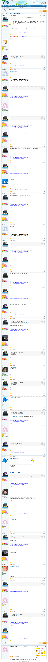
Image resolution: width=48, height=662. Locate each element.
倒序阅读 (44, 15)
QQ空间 (16, 36)
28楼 (10, 456)
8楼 (10, 146)
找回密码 (45, 2)
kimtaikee (4, 69)
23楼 (10, 379)
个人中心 (18, 5)
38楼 (10, 611)
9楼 (10, 162)
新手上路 (3, 108)
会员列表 (8, 0)
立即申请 (9, 24)
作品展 (12, 5)
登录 (41, 3)
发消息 (7, 26)
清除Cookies (36, 659)
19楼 (10, 318)
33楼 (10, 533)
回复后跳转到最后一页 (17, 656)
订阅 (15, 18)
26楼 (10, 425)
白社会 (24, 36)
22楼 (10, 365)
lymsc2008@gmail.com (13, 519)
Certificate (23, 660)
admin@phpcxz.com (13, 367)
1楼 (10, 38)
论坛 (5, 5)
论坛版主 (3, 185)
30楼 (10, 488)
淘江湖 (13, 36)
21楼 (10, 349)
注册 (44, 3)
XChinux (4, 15)
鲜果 (23, 36)
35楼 (10, 564)
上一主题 (41, 13)
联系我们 (26, 659)
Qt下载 (9, 5)
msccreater (4, 517)
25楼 (10, 409)
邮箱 (14, 18)
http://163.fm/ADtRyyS (31, 28)
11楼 (10, 193)
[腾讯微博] (43, 7)
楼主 (10, 15)
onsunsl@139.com (13, 597)
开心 (17, 36)
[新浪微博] (45, 7)
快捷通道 (44, 5)
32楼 (10, 517)
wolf (3, 425)
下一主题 (42, 13)
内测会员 (3, 232)
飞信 (25, 36)
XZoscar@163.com (19, 397)
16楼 (10, 271)
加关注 (4, 26)
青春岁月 (4, 564)
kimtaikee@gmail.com (13, 71)
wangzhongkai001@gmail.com (14, 566)
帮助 (13, 0)
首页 (3, 5)
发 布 (11, 656)
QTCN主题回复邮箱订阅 (12, 9)
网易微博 (21, 36)
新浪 (14, 36)
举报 (44, 67)
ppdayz (4, 38)
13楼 (10, 224)
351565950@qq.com (13, 397)
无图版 (29, 659)
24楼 (10, 395)
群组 (15, 5)
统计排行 (11, 0)
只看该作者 (43, 38)
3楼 (10, 69)
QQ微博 (15, 36)
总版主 (3, 61)
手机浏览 (32, 659)
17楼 (10, 287)
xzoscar (4, 395)
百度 (22, 36)
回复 (11, 67)
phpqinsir (4, 365)
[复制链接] (21, 13)
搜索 (22, 7)
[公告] (11, 13)
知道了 (11, 24)
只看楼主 (41, 15)
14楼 (10, 240)
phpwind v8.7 (20, 660)
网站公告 (7, 9)
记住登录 (41, 2)
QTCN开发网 (3, 9)
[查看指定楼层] (45, 13)
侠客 (2, 572)
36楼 (10, 580)
